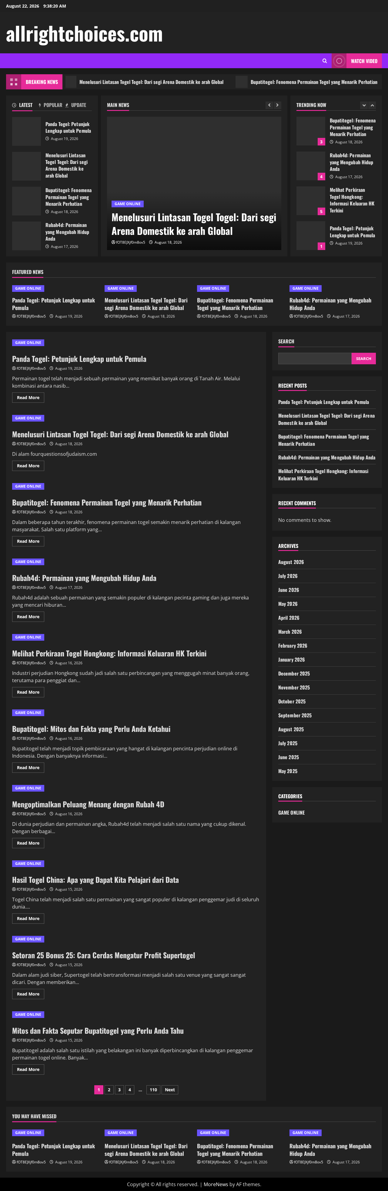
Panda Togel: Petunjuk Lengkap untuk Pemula (26, 131)
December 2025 (294, 673)
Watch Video (364, 61)
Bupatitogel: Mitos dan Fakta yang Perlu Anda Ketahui (91, 728)
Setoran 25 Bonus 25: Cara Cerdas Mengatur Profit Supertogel (103, 954)
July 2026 (288, 575)
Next (170, 1090)
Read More (30, 398)
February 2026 (292, 645)
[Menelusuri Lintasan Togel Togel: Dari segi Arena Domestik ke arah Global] (194, 183)
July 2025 (287, 743)
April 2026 (288, 617)
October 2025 (292, 701)
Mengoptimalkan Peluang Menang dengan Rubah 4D (88, 804)
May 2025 (287, 771)
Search (286, 341)
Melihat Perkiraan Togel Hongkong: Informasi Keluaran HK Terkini (310, 200)
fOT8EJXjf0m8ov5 (130, 242)
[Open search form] (325, 61)
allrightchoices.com (84, 32)
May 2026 (288, 603)
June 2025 (288, 757)
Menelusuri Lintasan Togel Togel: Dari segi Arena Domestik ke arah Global (134, 81)
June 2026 (288, 589)
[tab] (25, 106)
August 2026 (291, 561)
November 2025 (294, 687)
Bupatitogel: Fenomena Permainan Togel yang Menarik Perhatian (297, 81)
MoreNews (216, 1184)
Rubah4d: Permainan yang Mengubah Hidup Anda (26, 236)
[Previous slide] (269, 105)
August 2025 (291, 729)
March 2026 (290, 631)
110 (153, 1090)
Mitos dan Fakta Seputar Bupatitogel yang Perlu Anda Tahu (98, 1030)
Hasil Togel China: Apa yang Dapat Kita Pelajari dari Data (95, 879)
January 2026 (291, 659)
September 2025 (295, 715)
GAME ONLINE (128, 203)
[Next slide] (277, 105)
